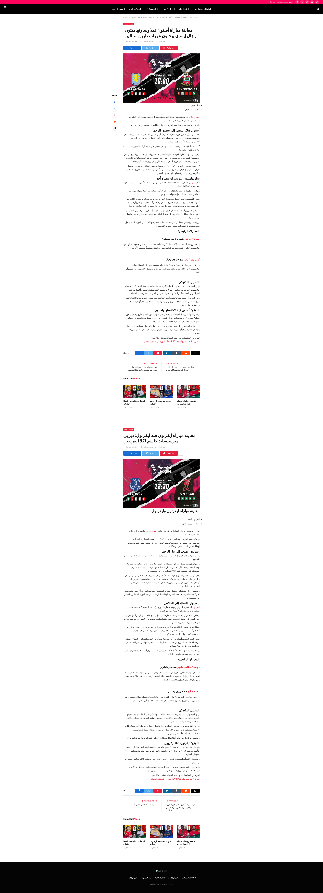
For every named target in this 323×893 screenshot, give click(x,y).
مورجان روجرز (192, 238)
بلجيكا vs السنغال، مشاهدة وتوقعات (134, 402)
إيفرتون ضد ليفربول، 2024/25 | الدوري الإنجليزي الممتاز (175, 779)
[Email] (114, 127)
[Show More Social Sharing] (180, 48)
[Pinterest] (114, 115)
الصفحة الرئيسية (118, 9)
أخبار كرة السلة (185, 9)
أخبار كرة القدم (135, 9)
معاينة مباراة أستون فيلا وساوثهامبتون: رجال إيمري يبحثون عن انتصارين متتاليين (181, 807)
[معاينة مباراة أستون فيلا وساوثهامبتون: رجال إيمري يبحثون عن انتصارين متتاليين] (161, 71)
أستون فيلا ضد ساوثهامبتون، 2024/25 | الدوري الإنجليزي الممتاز (172, 341)
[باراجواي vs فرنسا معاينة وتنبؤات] (161, 391)
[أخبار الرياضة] (18, 9)
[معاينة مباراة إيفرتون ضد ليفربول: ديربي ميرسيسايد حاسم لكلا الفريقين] (161, 477)
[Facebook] (114, 102)
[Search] (318, 9)
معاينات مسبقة (128, 24)
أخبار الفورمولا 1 (153, 9)
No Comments (148, 42)
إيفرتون (153, 531)
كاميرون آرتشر (191, 259)
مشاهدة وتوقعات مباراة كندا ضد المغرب (187, 402)
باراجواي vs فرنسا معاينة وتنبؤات (160, 402)
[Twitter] (114, 108)
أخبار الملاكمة (169, 9)
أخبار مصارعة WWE (203, 9)
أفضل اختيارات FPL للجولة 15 (145, 805)
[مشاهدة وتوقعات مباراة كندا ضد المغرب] (188, 391)
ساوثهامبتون (194, 182)
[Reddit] (114, 121)
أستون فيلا (195, 117)
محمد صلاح (193, 691)
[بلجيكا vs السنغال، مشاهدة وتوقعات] (134, 391)
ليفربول (196, 607)
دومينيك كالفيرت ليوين (188, 667)
